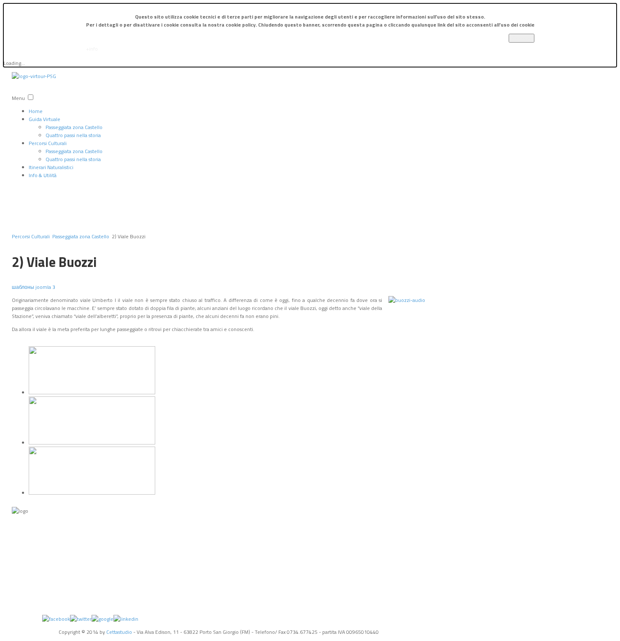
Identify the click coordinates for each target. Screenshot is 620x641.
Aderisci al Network (30, 608)
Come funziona (26, 598)
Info (16, 524)
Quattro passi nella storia (73, 135)
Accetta (521, 38)
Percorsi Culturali (48, 143)
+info (92, 49)
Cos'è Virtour (24, 587)
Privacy (18, 545)
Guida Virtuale (44, 119)
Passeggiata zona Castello (74, 127)
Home (36, 111)
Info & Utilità (43, 175)
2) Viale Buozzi (54, 262)
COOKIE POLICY (27, 555)
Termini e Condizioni (32, 534)
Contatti (20, 577)
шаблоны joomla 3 (33, 287)
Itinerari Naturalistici (51, 167)
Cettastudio (119, 632)
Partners (20, 566)
